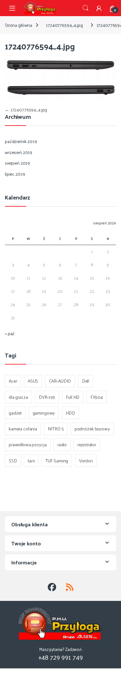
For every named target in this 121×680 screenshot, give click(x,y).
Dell (85, 381)
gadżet (15, 413)
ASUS (33, 381)
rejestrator (86, 444)
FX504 (96, 397)
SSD (13, 461)
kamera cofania (23, 429)
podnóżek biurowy (92, 429)
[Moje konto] (99, 8)
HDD (71, 413)
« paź (10, 333)
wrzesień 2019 (18, 152)
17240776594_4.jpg (64, 25)
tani (31, 461)
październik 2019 (21, 141)
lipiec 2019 (15, 174)
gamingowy (44, 413)
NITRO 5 (56, 429)
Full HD (72, 397)
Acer (13, 381)
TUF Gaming (56, 461)
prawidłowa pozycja (27, 444)
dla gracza (18, 397)
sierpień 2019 (17, 163)
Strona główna (18, 25)
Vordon (86, 461)
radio (62, 444)
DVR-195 (47, 397)
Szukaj (85, 8)
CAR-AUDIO (60, 381)
